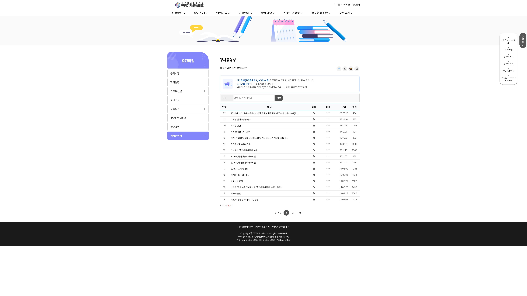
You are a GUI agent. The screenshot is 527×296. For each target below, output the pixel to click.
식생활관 (175, 109)
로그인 (337, 4)
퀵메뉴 (523, 42)
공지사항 (175, 73)
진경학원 (177, 13)
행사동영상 (176, 135)
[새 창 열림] (339, 68)
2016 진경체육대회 (239, 169)
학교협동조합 (319, 13)
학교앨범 (175, 127)
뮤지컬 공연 (236, 126)
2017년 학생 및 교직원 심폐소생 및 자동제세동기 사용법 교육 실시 (259, 138)
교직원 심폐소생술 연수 (241, 120)
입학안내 (244, 13)
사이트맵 (346, 4)
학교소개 (199, 13)
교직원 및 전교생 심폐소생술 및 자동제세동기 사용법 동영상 (257, 187)
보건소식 (175, 100)
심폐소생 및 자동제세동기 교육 (244, 150)
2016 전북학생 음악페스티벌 (243, 163)
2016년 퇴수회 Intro (240, 175)
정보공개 (344, 13)
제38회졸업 (236, 194)
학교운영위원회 (178, 118)
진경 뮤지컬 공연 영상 (240, 132)
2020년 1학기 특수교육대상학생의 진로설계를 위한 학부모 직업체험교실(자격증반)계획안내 (265, 113)
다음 (300, 212)
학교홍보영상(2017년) (241, 144)
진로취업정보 (291, 13)
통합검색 (356, 4)
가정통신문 (176, 91)
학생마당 (266, 13)
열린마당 (221, 13)
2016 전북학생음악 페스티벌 (243, 157)
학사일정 (175, 82)
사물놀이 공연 (237, 181)
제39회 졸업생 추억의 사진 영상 (245, 200)
